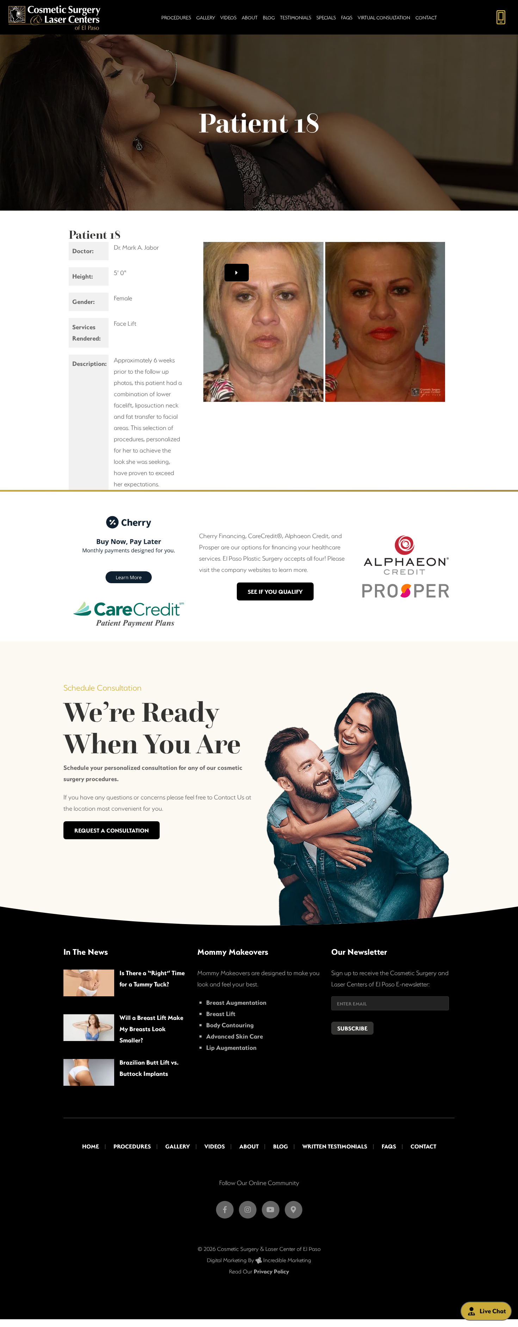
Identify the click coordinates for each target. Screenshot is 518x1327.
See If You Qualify (275, 591)
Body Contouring (230, 1025)
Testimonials (295, 17)
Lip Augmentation (231, 1047)
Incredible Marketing (286, 1260)
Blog (269, 17)
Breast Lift (220, 1014)
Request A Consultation (111, 830)
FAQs (346, 17)
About (250, 17)
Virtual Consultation (384, 17)
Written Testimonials (334, 1146)
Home (90, 1146)
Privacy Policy (271, 1271)
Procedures (176, 17)
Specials (326, 17)
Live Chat (493, 1311)
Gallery (205, 17)
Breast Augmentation (236, 1002)
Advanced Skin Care (234, 1036)
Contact (426, 17)
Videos (228, 17)
